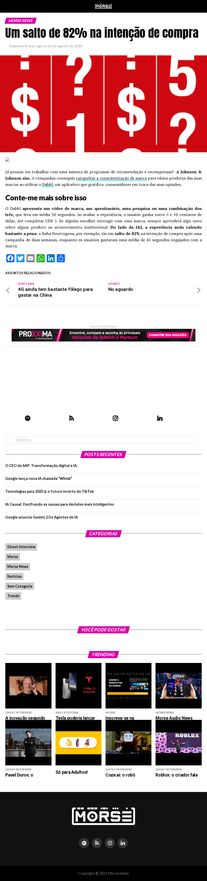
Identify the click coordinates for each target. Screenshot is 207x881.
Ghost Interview (21, 547)
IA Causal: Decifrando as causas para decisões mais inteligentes (59, 504)
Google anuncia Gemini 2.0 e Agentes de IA (41, 517)
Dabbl (47, 184)
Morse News (17, 566)
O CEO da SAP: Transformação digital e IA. (41, 465)
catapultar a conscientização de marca (111, 178)
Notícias (14, 576)
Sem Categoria (19, 586)
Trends (13, 596)
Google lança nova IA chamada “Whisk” (38, 478)
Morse (12, 556)
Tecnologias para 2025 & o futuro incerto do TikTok (49, 491)
